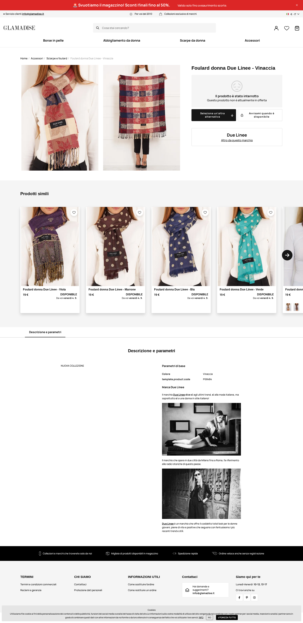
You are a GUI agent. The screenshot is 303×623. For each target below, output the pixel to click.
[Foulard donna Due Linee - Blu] (296, 307)
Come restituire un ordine (142, 590)
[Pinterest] (246, 597)
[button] (297, 5)
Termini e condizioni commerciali (38, 584)
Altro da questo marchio (237, 140)
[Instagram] (254, 597)
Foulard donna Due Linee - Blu (174, 289)
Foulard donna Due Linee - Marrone (112, 289)
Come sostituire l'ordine (141, 584)
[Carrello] (297, 28)
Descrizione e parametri (45, 332)
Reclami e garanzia (30, 590)
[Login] (276, 28)
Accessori (37, 58)
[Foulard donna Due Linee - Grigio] (288, 307)
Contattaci (80, 584)
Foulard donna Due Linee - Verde (242, 289)
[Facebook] (239, 597)
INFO (201, 617)
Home (24, 58)
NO (209, 617)
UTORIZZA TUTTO (227, 617)
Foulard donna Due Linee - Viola (44, 289)
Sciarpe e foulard (56, 58)
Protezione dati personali (88, 590)
